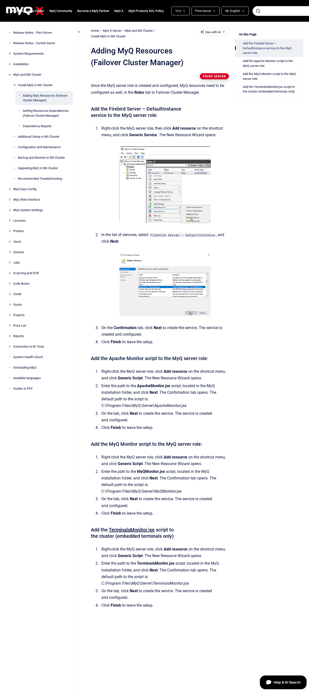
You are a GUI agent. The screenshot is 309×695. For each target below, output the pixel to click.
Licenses (19, 220)
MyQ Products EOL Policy (146, 11)
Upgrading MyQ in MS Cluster (38, 168)
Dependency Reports (37, 126)
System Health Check (28, 357)
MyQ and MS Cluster (27, 74)
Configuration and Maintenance (39, 147)
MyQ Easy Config (24, 189)
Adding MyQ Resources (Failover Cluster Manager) (45, 98)
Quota (17, 304)
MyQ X (118, 11)
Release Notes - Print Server (32, 32)
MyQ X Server (112, 30)
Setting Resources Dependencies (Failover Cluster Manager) (46, 113)
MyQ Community (60, 11)
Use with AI (213, 32)
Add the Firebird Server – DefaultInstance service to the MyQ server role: (267, 48)
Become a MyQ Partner (93, 11)
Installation (21, 64)
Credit (17, 294)
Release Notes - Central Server (34, 43)
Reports (18, 336)
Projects (19, 315)
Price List (19, 325)
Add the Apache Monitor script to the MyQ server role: (268, 63)
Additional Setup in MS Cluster (38, 136)
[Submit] (258, 11)
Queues (18, 252)
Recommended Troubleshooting (40, 178)
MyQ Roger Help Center (28, 11)
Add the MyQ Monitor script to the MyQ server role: (269, 76)
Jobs (16, 262)
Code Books (21, 283)
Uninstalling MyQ (24, 367)
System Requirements (28, 53)
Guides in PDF (23, 388)
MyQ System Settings (28, 210)
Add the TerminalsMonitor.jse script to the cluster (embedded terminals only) (269, 89)
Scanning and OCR (26, 273)
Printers (18, 231)
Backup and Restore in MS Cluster (41, 157)
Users (17, 241)
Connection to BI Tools (28, 346)
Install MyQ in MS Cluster (35, 85)
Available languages (27, 378)
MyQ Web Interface (26, 199)
